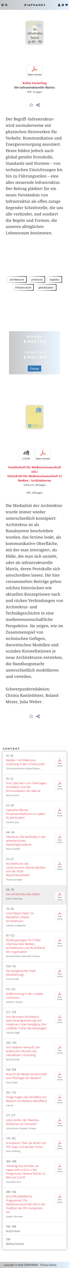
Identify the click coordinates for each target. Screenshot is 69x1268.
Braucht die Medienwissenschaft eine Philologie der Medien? (26, 1076)
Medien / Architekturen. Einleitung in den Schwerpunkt (25, 762)
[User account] (59, 5)
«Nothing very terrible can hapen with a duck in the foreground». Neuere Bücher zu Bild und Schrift (25, 1171)
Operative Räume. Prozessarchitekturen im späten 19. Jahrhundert (26, 814)
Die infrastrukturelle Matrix (23, 894)
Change (34, 368)
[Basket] (66, 5)
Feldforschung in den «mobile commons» (24, 995)
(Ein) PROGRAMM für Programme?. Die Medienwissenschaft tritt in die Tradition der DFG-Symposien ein (25, 1204)
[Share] (38, 105)
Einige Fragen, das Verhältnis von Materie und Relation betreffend (26, 1099)
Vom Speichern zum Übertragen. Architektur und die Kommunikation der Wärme (26, 787)
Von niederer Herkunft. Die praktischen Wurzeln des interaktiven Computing (23, 1051)
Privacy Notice (48, 1265)
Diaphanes (34, 4)
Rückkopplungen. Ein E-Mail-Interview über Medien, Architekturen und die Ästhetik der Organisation (25, 946)
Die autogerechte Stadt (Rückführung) (21, 973)
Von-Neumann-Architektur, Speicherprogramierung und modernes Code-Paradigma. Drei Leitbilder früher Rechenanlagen (26, 1022)
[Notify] (31, 105)
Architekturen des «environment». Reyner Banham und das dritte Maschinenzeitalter (26, 869)
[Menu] (2, 5)
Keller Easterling (34, 83)
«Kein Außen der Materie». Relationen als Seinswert (22, 1122)
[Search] (6, 5)
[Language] (63, 5)
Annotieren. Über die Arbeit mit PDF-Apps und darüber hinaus (26, 1145)
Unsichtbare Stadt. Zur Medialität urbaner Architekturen (20, 917)
